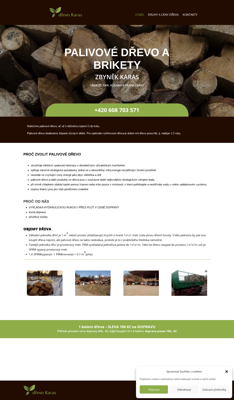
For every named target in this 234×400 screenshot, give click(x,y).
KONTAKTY (190, 15)
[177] (93, 295)
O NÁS (139, 15)
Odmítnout (184, 389)
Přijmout (153, 389)
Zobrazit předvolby (214, 389)
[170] (45, 295)
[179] (189, 295)
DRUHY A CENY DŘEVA (163, 15)
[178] (141, 295)
